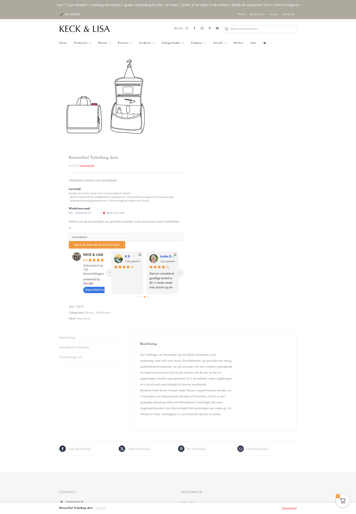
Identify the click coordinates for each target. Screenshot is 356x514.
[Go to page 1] (141, 297)
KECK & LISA (93, 254)
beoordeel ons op (97, 290)
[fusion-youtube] (217, 28)
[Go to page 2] (145, 297)
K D (127, 256)
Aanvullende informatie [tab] (74, 347)
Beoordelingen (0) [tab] (70, 357)
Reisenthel (83, 318)
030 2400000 (72, 14)
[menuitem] (66, 43)
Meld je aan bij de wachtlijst (97, 245)
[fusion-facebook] (194, 28)
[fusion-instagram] (202, 28)
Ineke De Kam (167, 256)
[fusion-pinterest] (209, 28)
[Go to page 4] (150, 296)
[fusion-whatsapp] (187, 28)
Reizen (89, 312)
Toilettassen (103, 312)
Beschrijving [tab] (67, 337)
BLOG (177, 28)
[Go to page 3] (147, 297)
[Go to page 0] (138, 296)
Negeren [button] (293, 5)
